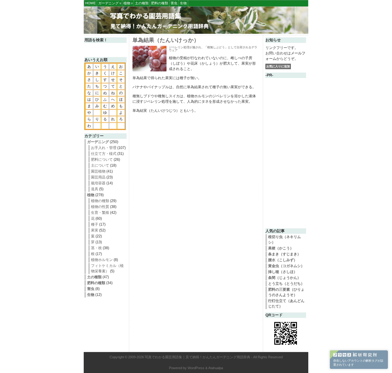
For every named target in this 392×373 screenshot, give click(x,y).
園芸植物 (98, 171)
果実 (94, 230)
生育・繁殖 (100, 213)
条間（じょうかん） (284, 278)
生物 (183, 3)
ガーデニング (108, 3)
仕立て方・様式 (103, 154)
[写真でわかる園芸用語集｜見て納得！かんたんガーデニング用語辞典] (196, 20)
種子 (94, 224)
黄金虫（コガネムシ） (286, 266)
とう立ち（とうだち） (286, 283)
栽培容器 (98, 183)
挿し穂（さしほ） (282, 272)
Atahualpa (215, 368)
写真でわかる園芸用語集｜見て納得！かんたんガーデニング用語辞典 (197, 357)
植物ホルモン (102, 260)
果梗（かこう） (281, 248)
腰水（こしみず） (282, 260)
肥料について (102, 159)
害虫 (174, 3)
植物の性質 (100, 207)
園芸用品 (98, 177)
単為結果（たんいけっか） (165, 40)
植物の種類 (100, 201)
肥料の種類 (159, 3)
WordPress (196, 368)
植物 (126, 3)
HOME (90, 3)
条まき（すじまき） (284, 254)
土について (100, 165)
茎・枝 (96, 248)
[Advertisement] (285, 157)
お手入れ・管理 (103, 148)
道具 (94, 189)
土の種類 (142, 3)
